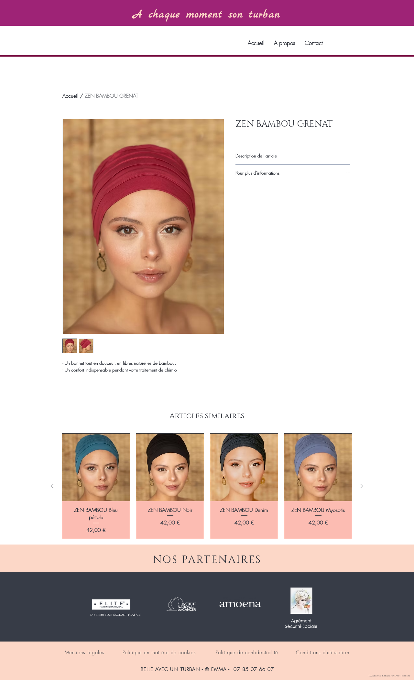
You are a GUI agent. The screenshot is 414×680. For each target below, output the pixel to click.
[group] (207, 486)
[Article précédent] (52, 486)
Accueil (70, 95)
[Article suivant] (361, 486)
